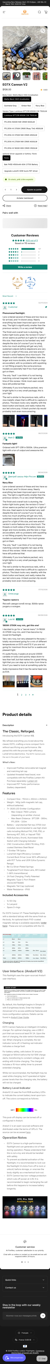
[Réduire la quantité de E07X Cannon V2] (5, 189)
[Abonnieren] (42, 1315)
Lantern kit (32, 781)
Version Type (25, 111)
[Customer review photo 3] (36, 421)
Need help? (42, 206)
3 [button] (25, 695)
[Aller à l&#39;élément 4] (37, 76)
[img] (9, 303)
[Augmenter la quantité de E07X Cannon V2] (16, 189)
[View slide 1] (21, 1262)
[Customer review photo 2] (22, 421)
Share (8, 206)
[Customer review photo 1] (9, 421)
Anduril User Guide (20, 1017)
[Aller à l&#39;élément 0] (7, 76)
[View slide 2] (25, 1262)
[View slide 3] (28, 1262)
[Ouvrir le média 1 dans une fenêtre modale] (42, 30)
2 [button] (21, 695)
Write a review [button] (25, 267)
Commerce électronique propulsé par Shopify (27, 1352)
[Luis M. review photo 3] (36, 681)
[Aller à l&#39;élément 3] (27, 76)
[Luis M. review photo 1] (9, 681)
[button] (14, 249)
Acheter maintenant (25, 198)
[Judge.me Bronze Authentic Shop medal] (17, 282)
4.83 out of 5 (32, 240)
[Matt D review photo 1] (9, 460)
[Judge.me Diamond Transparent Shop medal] (30, 282)
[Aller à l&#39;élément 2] (17, 76)
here (28, 1132)
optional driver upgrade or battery (20, 154)
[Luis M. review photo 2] (22, 681)
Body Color (20, 95)
